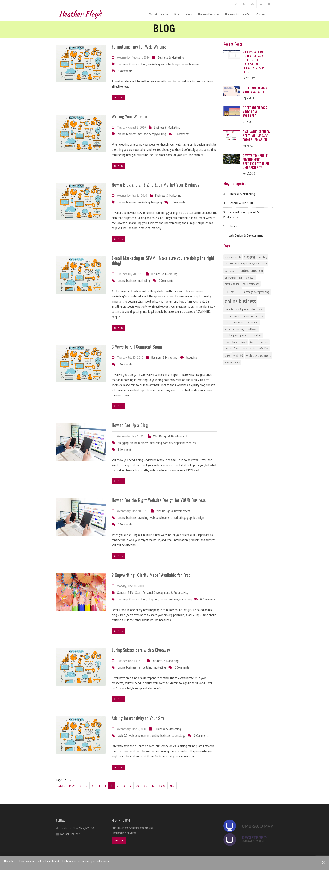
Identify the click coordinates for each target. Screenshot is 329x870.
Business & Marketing (171, 57)
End (172, 785)
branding (143, 517)
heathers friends (251, 284)
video (227, 356)
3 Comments (125, 71)
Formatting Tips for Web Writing (139, 46)
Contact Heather (70, 834)
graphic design (195, 517)
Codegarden (231, 271)
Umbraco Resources (208, 14)
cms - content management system (242, 263)
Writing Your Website (129, 116)
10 (137, 785)
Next (162, 785)
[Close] (323, 862)
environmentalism (233, 277)
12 (153, 785)
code (264, 263)
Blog (177, 14)
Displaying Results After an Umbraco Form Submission (256, 135)
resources (248, 316)
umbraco (264, 342)
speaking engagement (236, 335)
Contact (260, 14)
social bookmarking (234, 322)
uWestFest (264, 348)
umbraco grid (249, 348)
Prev (72, 785)
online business (190, 64)
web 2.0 (191, 443)
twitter (253, 342)
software (252, 329)
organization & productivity (240, 309)
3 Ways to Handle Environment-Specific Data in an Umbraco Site (256, 161)
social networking (234, 329)
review (259, 316)
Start (61, 785)
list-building (145, 667)
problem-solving (232, 316)
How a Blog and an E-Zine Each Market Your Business (155, 184)
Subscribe (119, 840)
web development (174, 443)
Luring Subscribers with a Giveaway (141, 649)
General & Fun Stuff (129, 592)
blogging (156, 202)
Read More (118, 97)
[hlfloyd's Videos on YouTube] (252, 4)
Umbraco (234, 226)
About (188, 14)
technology (178, 735)
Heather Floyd (80, 13)
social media (253, 322)
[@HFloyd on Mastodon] (269, 4)
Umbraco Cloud (232, 348)
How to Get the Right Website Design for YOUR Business (159, 499)
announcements (233, 257)
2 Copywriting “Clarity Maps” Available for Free (151, 574)
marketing (154, 64)
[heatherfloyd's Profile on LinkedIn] (236, 4)
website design (170, 64)
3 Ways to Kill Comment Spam (137, 346)
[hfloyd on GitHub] (244, 4)
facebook (250, 277)
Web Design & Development (170, 436)
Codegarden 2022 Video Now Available (255, 111)
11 (145, 785)
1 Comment (124, 449)
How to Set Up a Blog (130, 424)
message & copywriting (132, 64)
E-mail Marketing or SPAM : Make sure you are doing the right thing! (163, 260)
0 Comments (182, 134)
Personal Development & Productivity (165, 592)
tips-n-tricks (231, 342)
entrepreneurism (251, 270)
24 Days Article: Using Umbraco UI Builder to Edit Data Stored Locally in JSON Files (255, 61)
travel (244, 342)
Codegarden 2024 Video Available (255, 89)
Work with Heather (158, 14)
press (261, 309)
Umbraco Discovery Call (238, 14)
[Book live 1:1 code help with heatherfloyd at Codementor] (261, 4)
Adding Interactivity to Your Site (138, 717)
